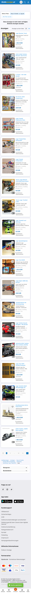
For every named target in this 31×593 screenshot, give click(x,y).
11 (22, 453)
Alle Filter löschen (7, 16)
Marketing (4, 535)
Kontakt (3, 532)
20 (26, 28)
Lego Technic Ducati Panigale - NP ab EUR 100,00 (22, 324)
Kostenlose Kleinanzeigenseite (18, 582)
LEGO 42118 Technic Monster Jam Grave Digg (21, 55)
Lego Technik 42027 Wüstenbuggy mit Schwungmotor (21, 387)
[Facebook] (3, 489)
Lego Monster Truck (21, 33)
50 (29, 28)
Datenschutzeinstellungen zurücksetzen (13, 520)
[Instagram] (7, 489)
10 (18, 453)
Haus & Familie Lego (17, 14)
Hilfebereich (5, 511)
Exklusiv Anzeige (6, 550)
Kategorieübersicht (7, 529)
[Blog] (11, 489)
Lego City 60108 (20, 260)
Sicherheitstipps (6, 514)
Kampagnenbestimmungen (9, 540)
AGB (2, 517)
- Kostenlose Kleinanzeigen (13, 559)
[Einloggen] (28, 1)
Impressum (5, 538)
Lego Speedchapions (21, 241)
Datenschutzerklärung (8, 527)
